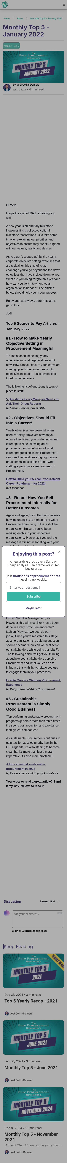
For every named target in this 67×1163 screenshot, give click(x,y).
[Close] (59, 551)
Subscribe (34, 596)
